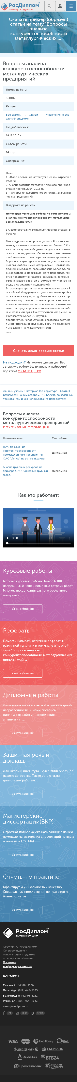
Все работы (13, 114)
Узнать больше (23, 609)
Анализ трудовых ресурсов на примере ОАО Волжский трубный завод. (25, 471)
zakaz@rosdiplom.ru (15, 1006)
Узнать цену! (29, 371)
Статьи (33, 114)
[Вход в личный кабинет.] (60, 6)
